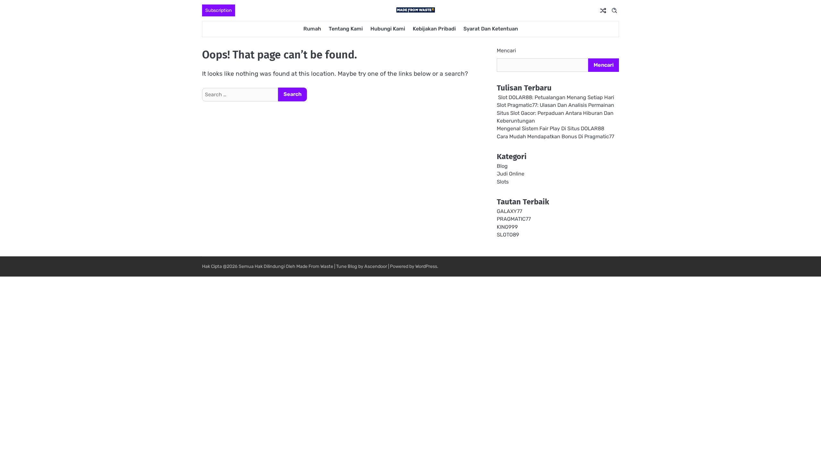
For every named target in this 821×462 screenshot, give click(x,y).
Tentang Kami (346, 29)
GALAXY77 (509, 211)
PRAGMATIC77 (514, 219)
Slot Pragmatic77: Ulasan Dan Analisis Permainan (555, 105)
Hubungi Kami (387, 29)
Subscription (218, 10)
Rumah (312, 29)
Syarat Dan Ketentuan (490, 29)
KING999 (507, 227)
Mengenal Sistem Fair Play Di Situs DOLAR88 (550, 128)
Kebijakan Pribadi (434, 29)
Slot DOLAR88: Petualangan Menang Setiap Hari (555, 97)
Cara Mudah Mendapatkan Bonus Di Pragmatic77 (555, 136)
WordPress (426, 266)
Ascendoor (375, 266)
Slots (503, 182)
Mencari (506, 50)
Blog (502, 166)
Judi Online (510, 174)
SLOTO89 (508, 235)
